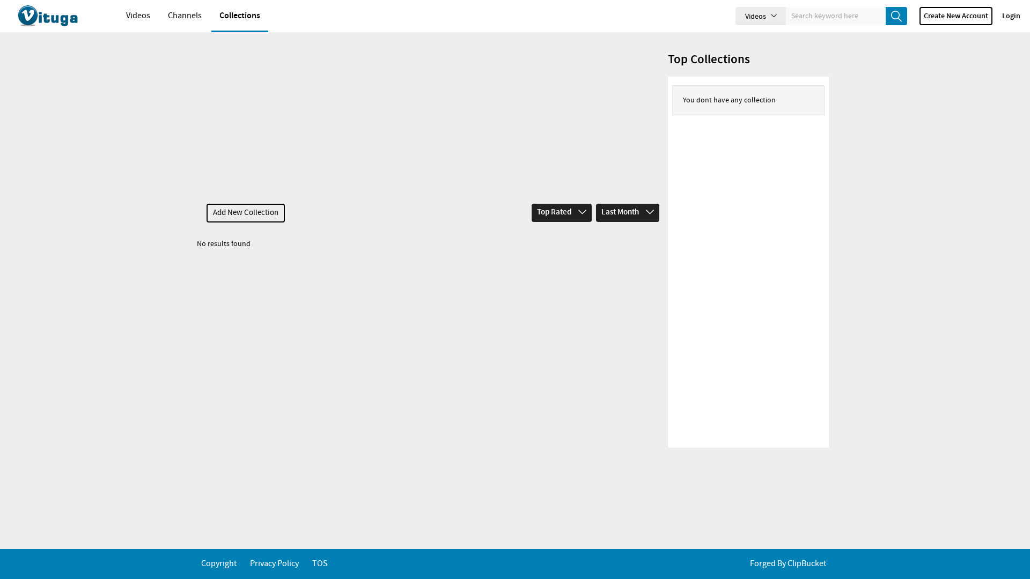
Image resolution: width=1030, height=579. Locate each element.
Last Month (621, 212)
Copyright (219, 563)
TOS (320, 563)
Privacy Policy (274, 563)
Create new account (956, 16)
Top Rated (555, 212)
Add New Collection (245, 212)
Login (1011, 16)
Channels (185, 15)
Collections (239, 15)
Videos (138, 15)
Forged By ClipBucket (788, 563)
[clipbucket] (59, 16)
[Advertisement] (430, 118)
